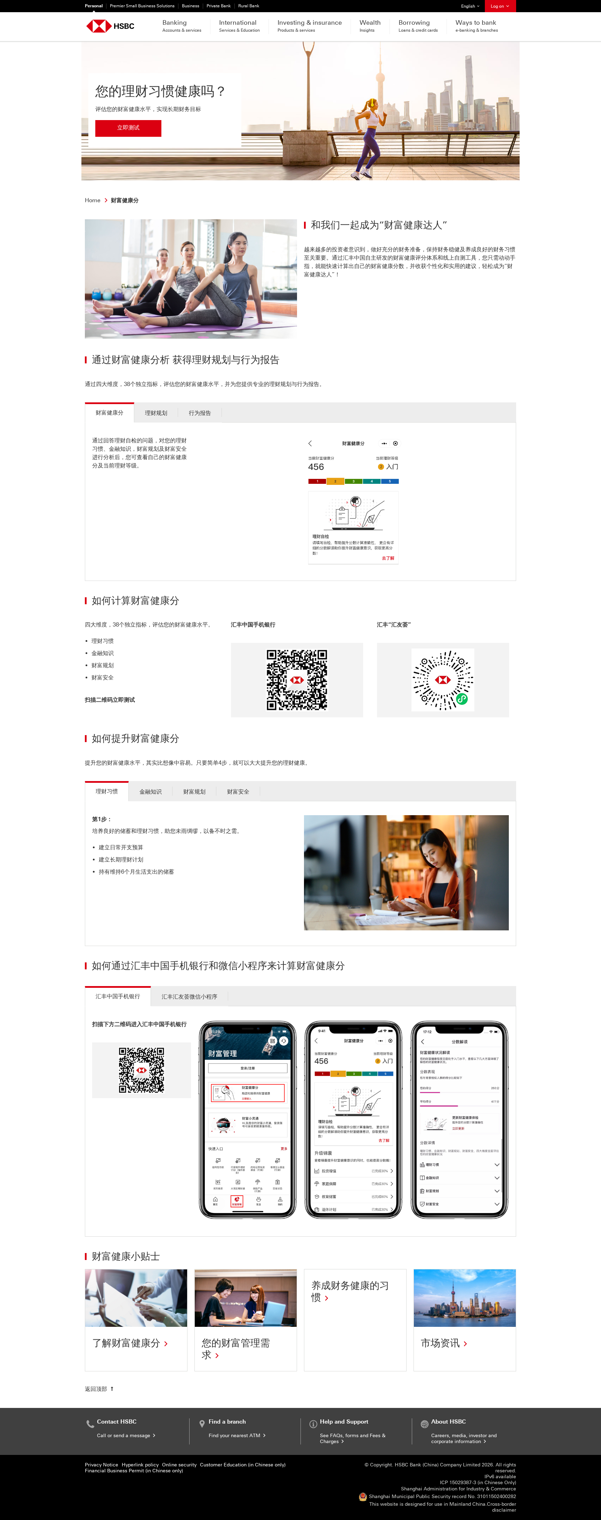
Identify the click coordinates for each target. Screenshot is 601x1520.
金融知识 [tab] (150, 791)
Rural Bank (248, 5)
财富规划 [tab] (194, 791)
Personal (94, 5)
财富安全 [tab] (238, 791)
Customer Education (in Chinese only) (243, 1465)
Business (190, 5)
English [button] (473, 6)
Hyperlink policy (140, 1465)
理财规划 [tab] (156, 413)
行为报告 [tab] (200, 413)
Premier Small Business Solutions (142, 5)
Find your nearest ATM (235, 1436)
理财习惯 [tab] (107, 791)
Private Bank (219, 5)
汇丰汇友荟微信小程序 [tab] (189, 996)
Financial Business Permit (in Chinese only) (134, 1471)
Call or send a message (124, 1436)
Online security (179, 1465)
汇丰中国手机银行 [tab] (118, 996)
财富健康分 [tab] (109, 412)
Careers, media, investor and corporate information (464, 1438)
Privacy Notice (101, 1465)
